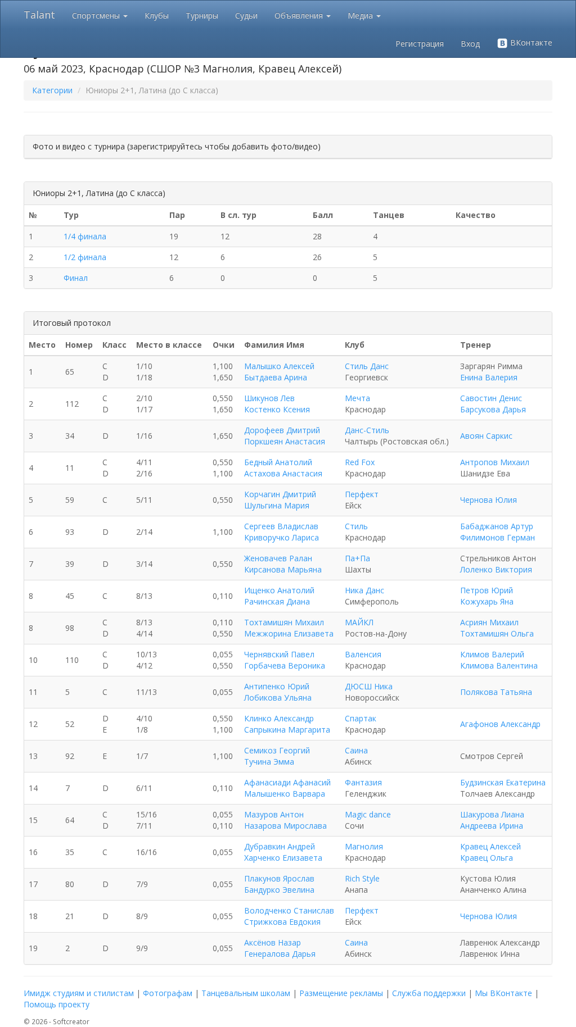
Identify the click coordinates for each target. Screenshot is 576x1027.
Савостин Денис (491, 398)
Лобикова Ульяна (278, 697)
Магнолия (364, 846)
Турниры (202, 15)
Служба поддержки (429, 993)
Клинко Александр (279, 718)
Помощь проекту (56, 1004)
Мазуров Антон (274, 814)
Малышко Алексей (279, 366)
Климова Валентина (499, 665)
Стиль (356, 526)
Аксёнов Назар (272, 942)
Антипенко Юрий (276, 686)
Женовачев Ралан (278, 558)
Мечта (357, 398)
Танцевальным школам (245, 993)
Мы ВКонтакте (503, 993)
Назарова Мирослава (285, 825)
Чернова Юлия (488, 499)
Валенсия (363, 654)
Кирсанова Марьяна (283, 569)
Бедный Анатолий (278, 462)
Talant (39, 14)
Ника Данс (364, 590)
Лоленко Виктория (496, 569)
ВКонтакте (530, 42)
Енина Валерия (489, 377)
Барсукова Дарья (493, 409)
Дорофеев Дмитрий (282, 430)
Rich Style (362, 878)
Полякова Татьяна (496, 692)
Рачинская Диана (277, 601)
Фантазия (363, 782)
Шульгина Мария (276, 505)
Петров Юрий (486, 590)
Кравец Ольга (486, 857)
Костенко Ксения (277, 409)
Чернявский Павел (279, 654)
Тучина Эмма (269, 761)
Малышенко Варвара (284, 793)
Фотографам (167, 993)
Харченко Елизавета (283, 857)
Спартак (360, 718)
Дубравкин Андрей (279, 846)
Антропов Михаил (494, 462)
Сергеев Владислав (281, 526)
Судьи (246, 15)
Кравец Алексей (490, 846)
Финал (76, 277)
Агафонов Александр (500, 724)
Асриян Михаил (489, 622)
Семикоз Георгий (277, 750)
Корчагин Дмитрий (280, 494)
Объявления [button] (299, 15)
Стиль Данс (367, 366)
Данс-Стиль (367, 430)
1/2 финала (85, 257)
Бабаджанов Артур (496, 526)
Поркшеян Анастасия (284, 441)
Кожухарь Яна (487, 601)
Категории (52, 90)
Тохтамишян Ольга (497, 633)
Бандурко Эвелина (279, 889)
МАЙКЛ (359, 622)
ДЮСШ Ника (369, 686)
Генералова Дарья (280, 953)
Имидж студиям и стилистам (79, 993)
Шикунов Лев (269, 398)
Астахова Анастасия (283, 473)
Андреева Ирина (491, 825)
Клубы (157, 15)
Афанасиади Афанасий (287, 782)
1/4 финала (85, 236)
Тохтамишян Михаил (284, 622)
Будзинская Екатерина (503, 782)
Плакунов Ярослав (279, 878)
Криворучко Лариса (281, 537)
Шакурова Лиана (492, 814)
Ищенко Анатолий (279, 590)
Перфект (362, 494)
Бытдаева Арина (275, 377)
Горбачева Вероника (284, 665)
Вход (470, 43)
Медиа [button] (361, 15)
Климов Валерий (492, 654)
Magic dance (368, 814)
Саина (356, 750)
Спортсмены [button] (97, 15)
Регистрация (419, 43)
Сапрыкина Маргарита (287, 729)
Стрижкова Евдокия (282, 921)
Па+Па (357, 558)
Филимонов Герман (497, 537)
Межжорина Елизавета (289, 633)
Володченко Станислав (289, 910)
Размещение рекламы (341, 993)
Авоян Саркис (486, 435)
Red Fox (360, 462)
